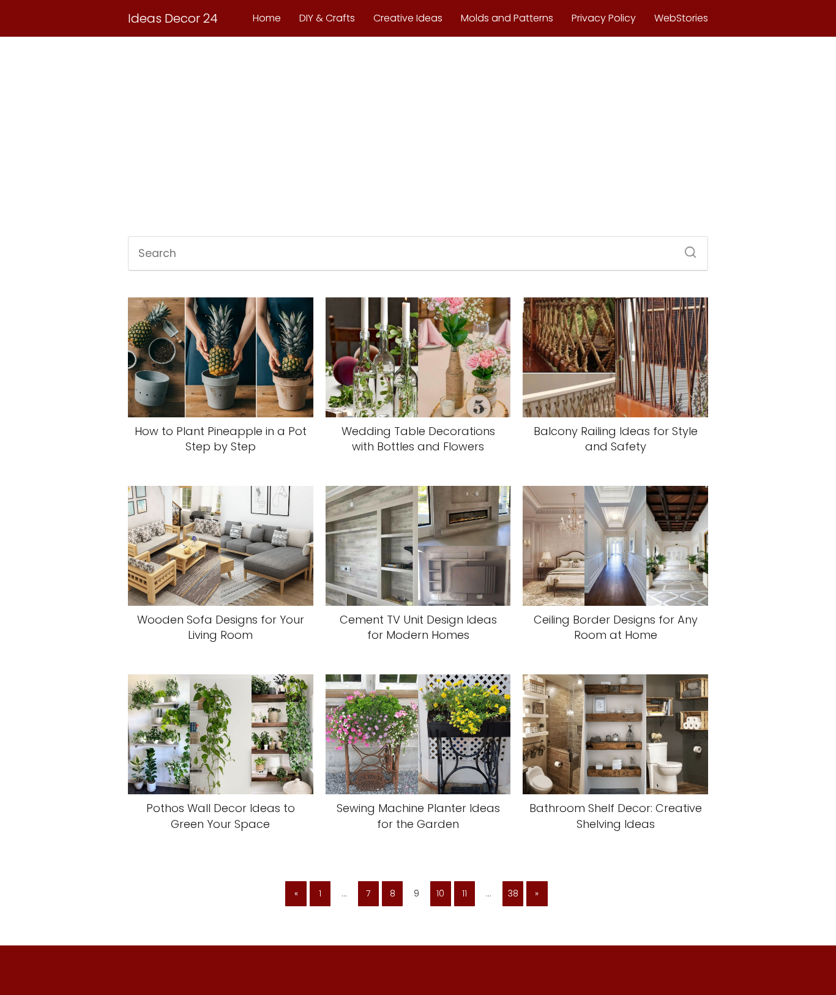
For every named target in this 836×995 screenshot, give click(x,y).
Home (267, 18)
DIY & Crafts (327, 18)
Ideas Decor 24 (173, 18)
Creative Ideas (407, 18)
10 (440, 893)
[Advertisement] (418, 138)
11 (464, 893)
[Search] (686, 248)
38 (513, 893)
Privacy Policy (604, 18)
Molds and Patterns (507, 18)
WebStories (681, 18)
